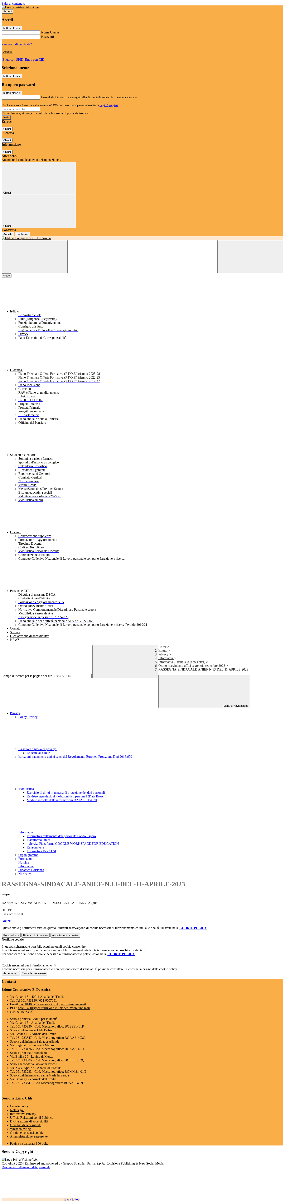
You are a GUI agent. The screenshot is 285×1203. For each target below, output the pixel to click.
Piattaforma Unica (38, 840)
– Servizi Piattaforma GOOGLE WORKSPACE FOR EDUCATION (73, 843)
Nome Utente (50, 32)
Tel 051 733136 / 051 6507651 (36, 1000)
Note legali (17, 1110)
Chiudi (7, 129)
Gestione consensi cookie (26, 1132)
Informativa (166, 658)
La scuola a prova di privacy (37, 749)
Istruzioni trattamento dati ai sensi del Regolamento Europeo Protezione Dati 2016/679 (75, 756)
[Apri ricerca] (250, 256)
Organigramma (28, 855)
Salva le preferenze (34, 973)
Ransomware (35, 847)
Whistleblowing (20, 1129)
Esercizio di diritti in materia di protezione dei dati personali (66, 792)
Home (162, 647)
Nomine (23, 862)
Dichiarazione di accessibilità (29, 1121)
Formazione (26, 858)
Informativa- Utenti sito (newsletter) (181, 662)
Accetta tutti (65, 935)
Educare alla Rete (38, 753)
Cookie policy (19, 1106)
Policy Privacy (28, 717)
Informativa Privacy (23, 1114)
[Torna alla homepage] (142, 238)
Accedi (7, 11)
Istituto (162, 650)
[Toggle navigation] (35, 256)
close (6, 275)
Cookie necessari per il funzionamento (27, 965)
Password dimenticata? (17, 44)
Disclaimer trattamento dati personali (26, 1167)
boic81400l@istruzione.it (52, 1004)
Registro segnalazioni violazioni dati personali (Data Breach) (66, 796)
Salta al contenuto (13, 3)
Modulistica (26, 789)
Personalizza (11, 935)
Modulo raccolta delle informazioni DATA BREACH (62, 800)
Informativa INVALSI (41, 851)
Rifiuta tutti (35, 935)
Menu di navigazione (235, 705)
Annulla (7, 234)
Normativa (25, 873)
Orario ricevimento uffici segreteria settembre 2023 (191, 665)
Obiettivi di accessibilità (25, 1125)
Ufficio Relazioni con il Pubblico (31, 1117)
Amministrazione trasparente (29, 1136)
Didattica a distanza (31, 870)
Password (47, 36)
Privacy (163, 654)
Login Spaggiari (109, 105)
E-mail (45, 97)
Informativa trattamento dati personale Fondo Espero (61, 836)
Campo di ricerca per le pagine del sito (27, 676)
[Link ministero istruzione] (20, 7)
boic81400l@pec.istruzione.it (54, 1008)
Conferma (22, 234)
